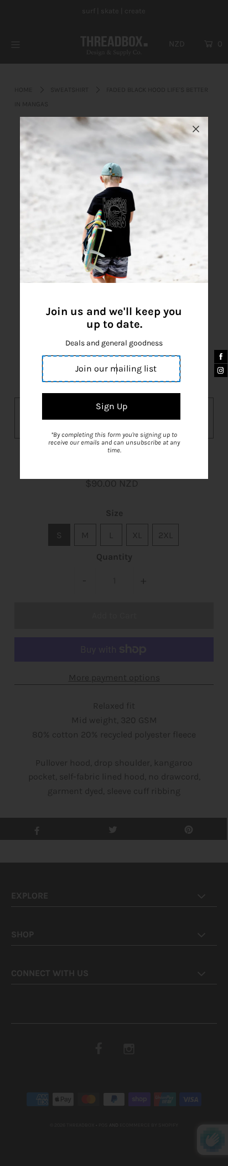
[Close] (196, 129)
